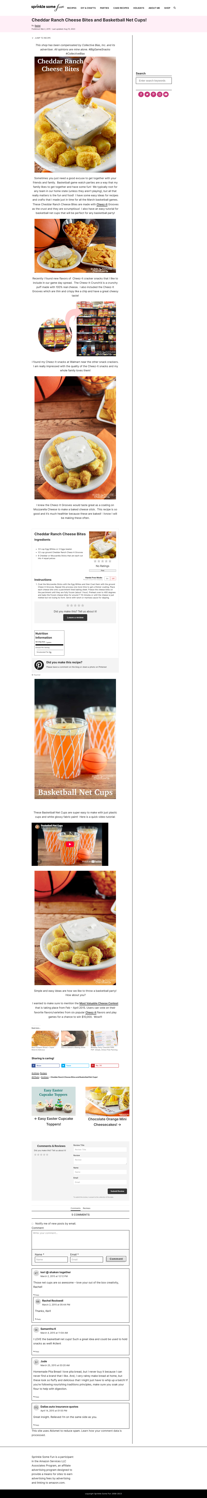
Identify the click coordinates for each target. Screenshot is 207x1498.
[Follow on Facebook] (141, 94)
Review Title (78, 1145)
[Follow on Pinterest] (153, 94)
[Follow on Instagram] (159, 94)
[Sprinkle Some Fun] (48, 8)
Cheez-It (102, 204)
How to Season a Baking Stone (73, 1047)
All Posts (35, 1077)
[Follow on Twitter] (147, 94)
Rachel (37, 25)
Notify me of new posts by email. (55, 1223)
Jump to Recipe (42, 38)
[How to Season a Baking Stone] (74, 1038)
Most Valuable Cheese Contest (98, 1003)
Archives (35, 1073)
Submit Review (117, 1191)
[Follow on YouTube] (166, 94)
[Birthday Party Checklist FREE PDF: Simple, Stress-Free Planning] (104, 1038)
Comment (38, 1227)
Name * (39, 1254)
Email (75, 1178)
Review (76, 1155)
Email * (74, 1254)
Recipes (43, 1073)
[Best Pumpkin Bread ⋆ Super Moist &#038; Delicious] (45, 1038)
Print (102, 570)
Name (75, 1168)
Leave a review (75, 617)
